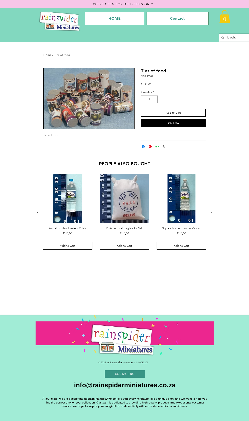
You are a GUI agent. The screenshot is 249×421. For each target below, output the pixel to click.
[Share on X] (164, 146)
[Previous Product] (37, 211)
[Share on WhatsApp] (157, 146)
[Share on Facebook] (143, 146)
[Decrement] (144, 99)
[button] (224, 16)
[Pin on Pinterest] (150, 146)
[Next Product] (211, 211)
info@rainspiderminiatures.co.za (125, 385)
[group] (124, 212)
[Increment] (154, 99)
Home (47, 55)
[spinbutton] (149, 99)
